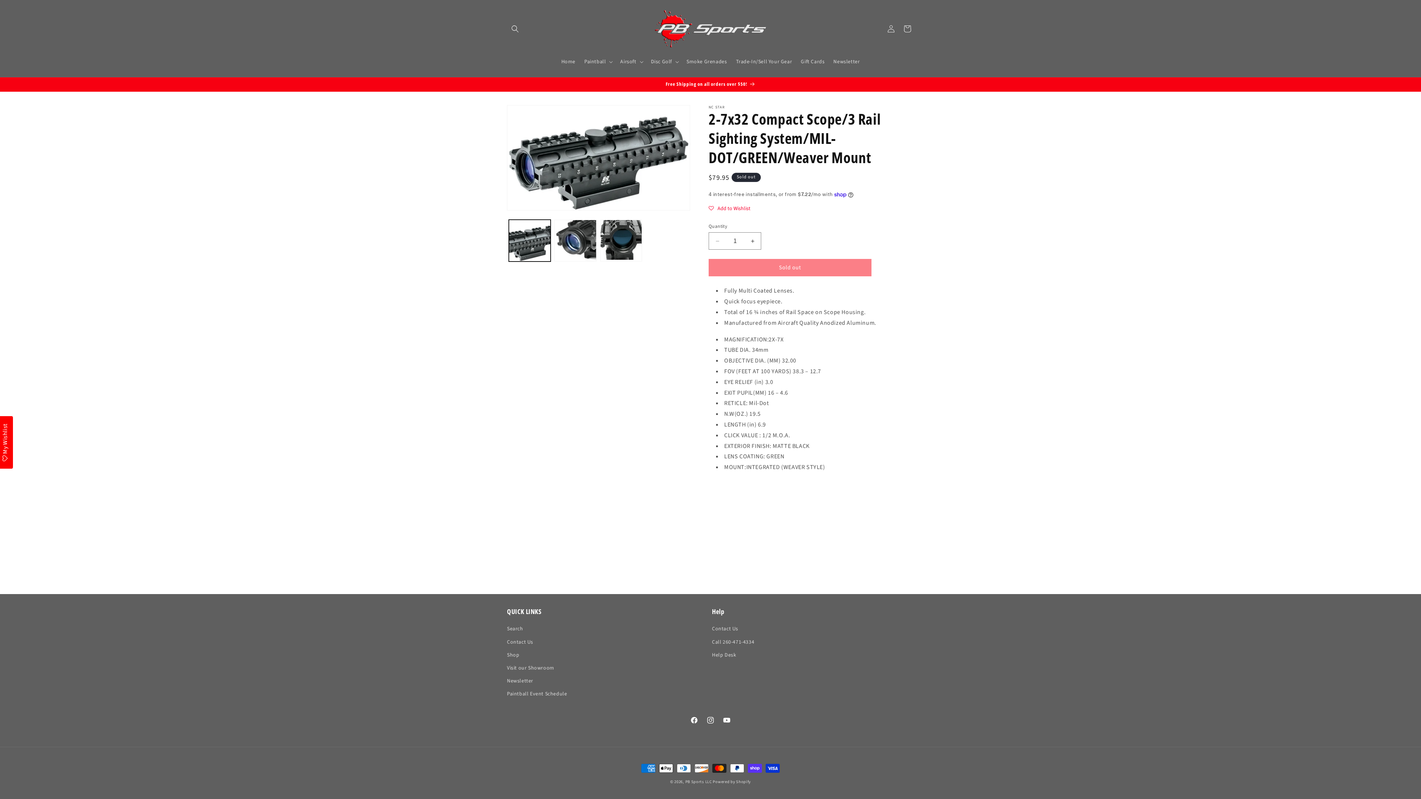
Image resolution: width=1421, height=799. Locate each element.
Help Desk (724, 655)
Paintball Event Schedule (537, 694)
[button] (515, 29)
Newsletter (520, 681)
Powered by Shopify (732, 782)
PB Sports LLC (698, 782)
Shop (513, 655)
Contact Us (520, 642)
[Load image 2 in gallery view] (575, 241)
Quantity (718, 226)
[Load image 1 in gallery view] (530, 241)
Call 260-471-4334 (733, 642)
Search (515, 629)
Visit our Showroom (530, 668)
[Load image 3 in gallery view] (621, 241)
